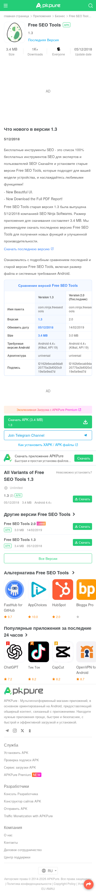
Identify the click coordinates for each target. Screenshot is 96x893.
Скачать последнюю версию (27, 248)
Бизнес (60, 16)
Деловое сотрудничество (23, 849)
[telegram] (7, 731)
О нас (8, 835)
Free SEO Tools (79, 16)
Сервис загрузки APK (20, 767)
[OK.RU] (30, 731)
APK (66, 25)
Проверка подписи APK (21, 760)
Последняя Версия (43, 39)
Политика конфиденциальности (29, 883)
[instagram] (15, 731)
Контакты (11, 842)
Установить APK (16, 752)
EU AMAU (48, 888)
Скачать (83, 458)
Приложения (42, 16)
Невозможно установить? (74, 472)
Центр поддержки (17, 857)
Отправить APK (15, 808)
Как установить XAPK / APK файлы (46, 444)
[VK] (22, 731)
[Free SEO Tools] (14, 32)
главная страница (16, 16)
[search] (90, 5)
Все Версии (48, 558)
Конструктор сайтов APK (22, 801)
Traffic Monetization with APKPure (28, 816)
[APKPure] (48, 6)
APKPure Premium (17, 774)
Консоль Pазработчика (21, 793)
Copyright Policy (65, 883)
